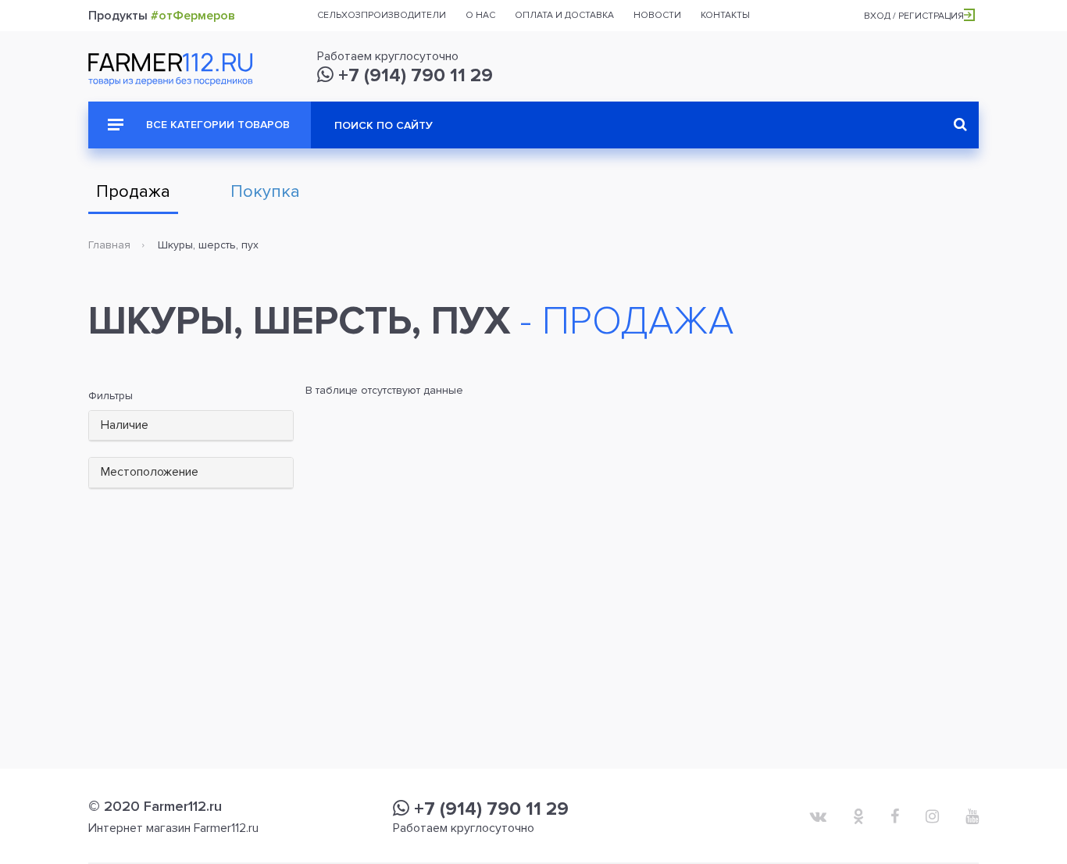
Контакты (725, 15)
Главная (109, 245)
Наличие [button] (124, 425)
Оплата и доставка (564, 15)
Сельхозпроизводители (381, 15)
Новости (657, 15)
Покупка (265, 191)
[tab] (191, 426)
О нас (480, 15)
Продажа (133, 191)
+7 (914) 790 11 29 (413, 75)
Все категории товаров (216, 124)
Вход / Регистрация (914, 16)
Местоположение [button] (149, 472)
